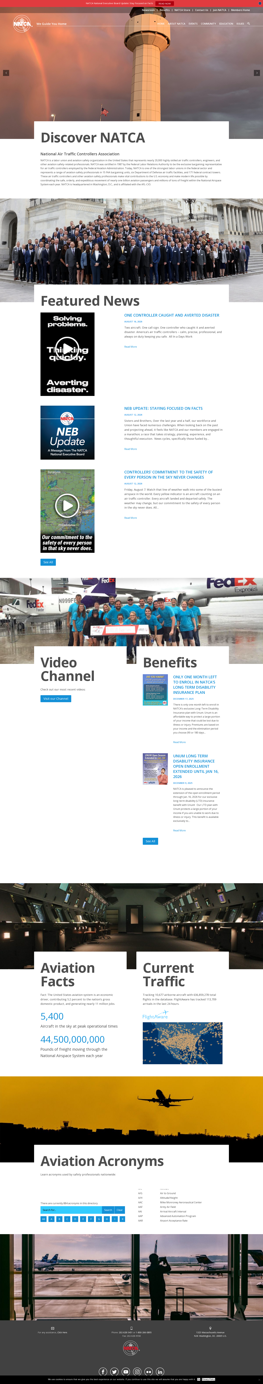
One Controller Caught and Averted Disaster (171, 315)
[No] (259, 1379)
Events (193, 23)
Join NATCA (219, 10)
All (43, 1219)
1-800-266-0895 (144, 1332)
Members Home (240, 10)
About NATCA (176, 23)
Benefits (165, 10)
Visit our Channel (56, 699)
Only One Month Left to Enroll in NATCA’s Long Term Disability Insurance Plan (195, 684)
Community (208, 23)
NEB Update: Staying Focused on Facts (163, 408)
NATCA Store (182, 10)
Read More (130, 346)
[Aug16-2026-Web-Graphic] (79, 354)
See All (48, 562)
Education (226, 23)
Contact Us (201, 10)
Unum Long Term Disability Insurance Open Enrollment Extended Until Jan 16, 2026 (196, 766)
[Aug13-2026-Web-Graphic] (79, 511)
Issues (240, 23)
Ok (198, 1379)
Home (161, 23)
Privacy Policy (208, 1379)
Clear (120, 1210)
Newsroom (148, 10)
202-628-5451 (126, 1332)
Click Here (62, 1332)
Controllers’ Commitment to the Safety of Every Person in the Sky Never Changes (168, 474)
